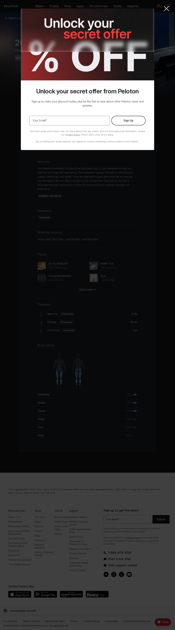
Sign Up (128, 120)
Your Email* (39, 120)
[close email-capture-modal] (166, 9)
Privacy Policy (72, 134)
